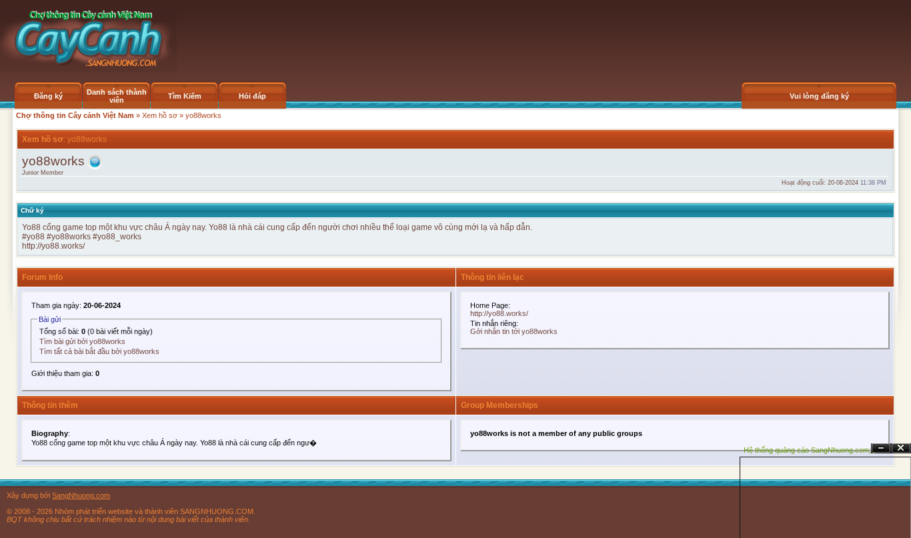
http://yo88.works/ (53, 246)
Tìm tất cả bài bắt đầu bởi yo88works (99, 351)
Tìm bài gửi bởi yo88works (82, 341)
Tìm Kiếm (184, 96)
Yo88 (32, 227)
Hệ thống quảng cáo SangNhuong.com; (807, 450)
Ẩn (881, 448)
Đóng (901, 448)
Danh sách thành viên (117, 96)
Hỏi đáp (252, 96)
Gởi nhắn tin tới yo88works (514, 331)
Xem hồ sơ (159, 115)
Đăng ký (48, 96)
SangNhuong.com (81, 495)
